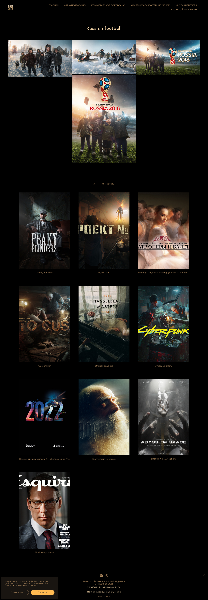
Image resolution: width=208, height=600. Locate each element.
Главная (54, 5)
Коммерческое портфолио (108, 5)
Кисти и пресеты (186, 5)
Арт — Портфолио (75, 5)
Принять (42, 592)
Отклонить (17, 592)
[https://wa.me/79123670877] (107, 576)
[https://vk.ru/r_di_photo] (101, 576)
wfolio (108, 596)
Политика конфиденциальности (103, 587)
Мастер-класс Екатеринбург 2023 (150, 5)
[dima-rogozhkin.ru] (10, 7)
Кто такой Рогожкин (184, 10)
